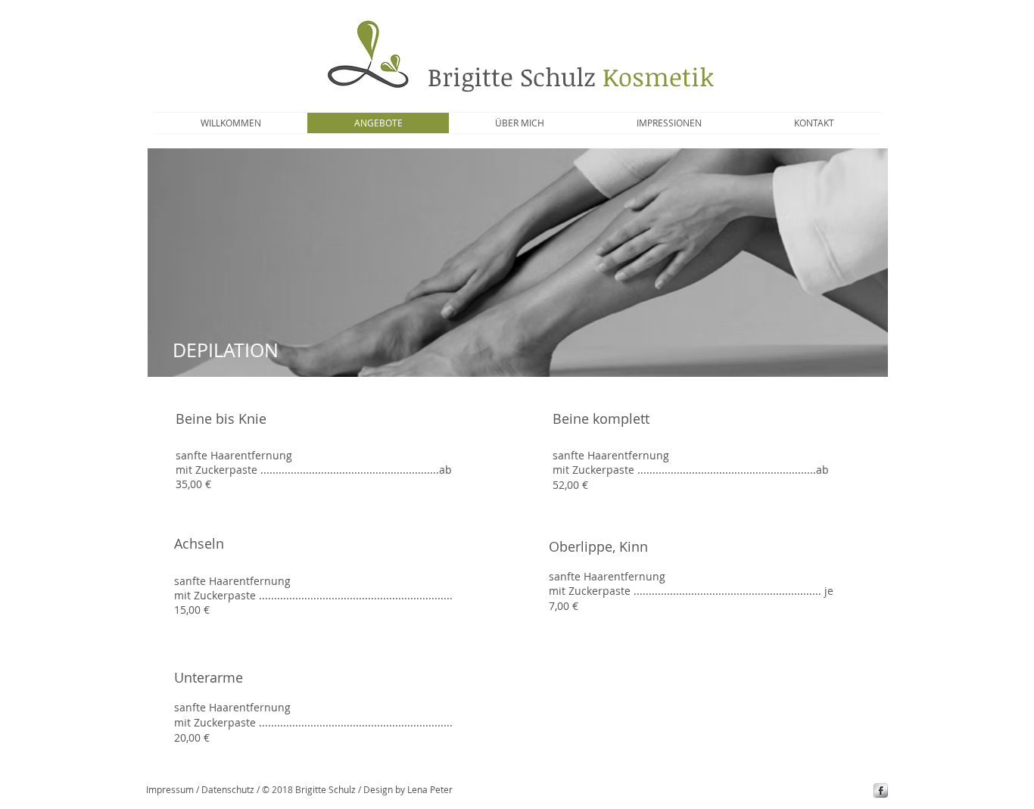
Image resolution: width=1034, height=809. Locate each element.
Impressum (170, 789)
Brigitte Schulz (512, 77)
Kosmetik (655, 77)
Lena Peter (430, 789)
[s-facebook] (881, 790)
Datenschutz (227, 789)
